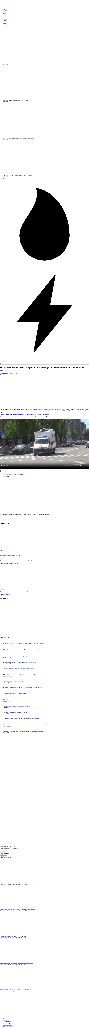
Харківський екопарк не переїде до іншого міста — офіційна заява (18, 668)
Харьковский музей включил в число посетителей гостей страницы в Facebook (16, 560)
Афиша (4, 15)
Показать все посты (4, 515)
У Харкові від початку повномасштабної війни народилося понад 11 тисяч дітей (22, 674)
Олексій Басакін (4, 563)
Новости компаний (7, 1025)
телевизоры (21, 474)
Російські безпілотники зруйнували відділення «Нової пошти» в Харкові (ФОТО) (22, 687)
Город (4, 12)
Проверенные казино (8, 1018)
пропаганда (16, 474)
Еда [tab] (4, 26)
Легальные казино (7, 1021)
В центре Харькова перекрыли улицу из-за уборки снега (11, 552)
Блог (4, 17)
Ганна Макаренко (4, 373)
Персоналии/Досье (7, 1023)
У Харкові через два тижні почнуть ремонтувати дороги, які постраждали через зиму (23, 731)
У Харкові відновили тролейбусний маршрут (13, 681)
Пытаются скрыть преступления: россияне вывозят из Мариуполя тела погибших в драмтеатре (24, 414)
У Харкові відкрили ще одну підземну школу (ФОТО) (15, 693)
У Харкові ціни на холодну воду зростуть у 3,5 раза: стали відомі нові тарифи (21, 649)
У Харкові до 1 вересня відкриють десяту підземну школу (16, 656)
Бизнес (4, 13)
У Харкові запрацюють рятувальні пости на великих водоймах (18, 699)
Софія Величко (15, 884)
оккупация (10, 474)
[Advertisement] (41, 493)
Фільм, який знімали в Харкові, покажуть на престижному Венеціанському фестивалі (23, 643)
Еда (4, 14)
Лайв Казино (6, 1020)
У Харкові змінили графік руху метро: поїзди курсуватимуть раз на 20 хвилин (21, 718)
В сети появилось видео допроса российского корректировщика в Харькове (15, 591)
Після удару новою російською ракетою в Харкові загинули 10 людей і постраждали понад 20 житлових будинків (30, 724)
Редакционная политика (8, 1026)
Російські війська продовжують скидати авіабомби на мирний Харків (19, 662)
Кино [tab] (6, 26)
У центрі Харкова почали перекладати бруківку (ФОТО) (16, 712)
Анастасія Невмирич (5, 555)
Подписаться (3, 851)
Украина (5, 10)
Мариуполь (5, 474)
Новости (5, 9)
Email (1, 854)
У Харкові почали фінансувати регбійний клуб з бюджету (16, 706)
